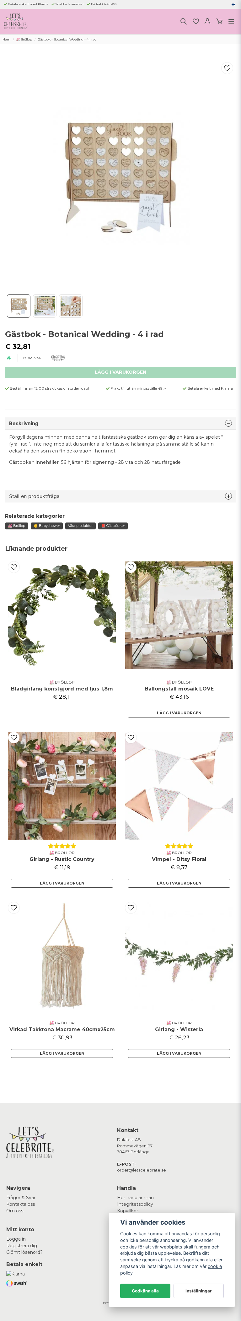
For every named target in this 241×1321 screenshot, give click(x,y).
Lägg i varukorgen (179, 713)
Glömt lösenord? (24, 1252)
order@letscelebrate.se (141, 1170)
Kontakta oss (20, 1204)
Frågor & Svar (20, 1197)
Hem (6, 39)
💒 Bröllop (24, 39)
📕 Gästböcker (113, 525)
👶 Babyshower (47, 525)
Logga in (16, 1239)
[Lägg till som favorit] (195, 21)
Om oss (14, 1211)
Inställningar (198, 1290)
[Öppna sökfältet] (184, 21)
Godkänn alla (145, 1290)
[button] (233, 4)
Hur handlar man (135, 1197)
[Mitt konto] (207, 21)
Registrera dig (21, 1245)
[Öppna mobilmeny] (231, 21)
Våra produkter (80, 525)
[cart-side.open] (219, 21)
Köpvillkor (127, 1211)
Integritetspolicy (135, 1204)
